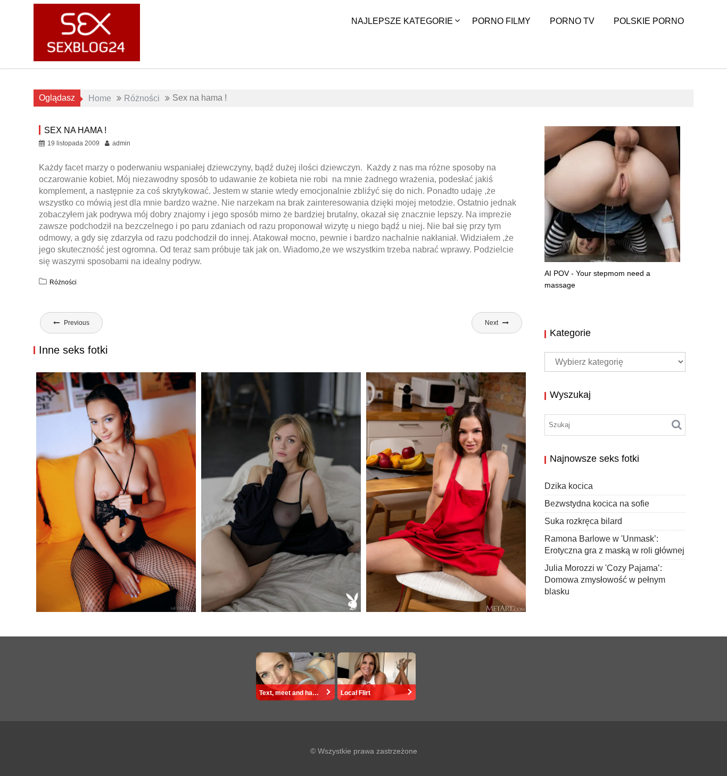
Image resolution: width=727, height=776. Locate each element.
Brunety (497, 602)
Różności (63, 282)
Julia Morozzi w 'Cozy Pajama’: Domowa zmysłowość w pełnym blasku (604, 579)
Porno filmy (501, 21)
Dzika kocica (568, 486)
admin (121, 143)
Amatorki (469, 602)
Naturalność (237, 600)
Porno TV (572, 21)
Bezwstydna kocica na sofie (596, 503)
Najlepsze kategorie (402, 21)
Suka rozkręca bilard (92, 600)
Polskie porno (649, 21)
